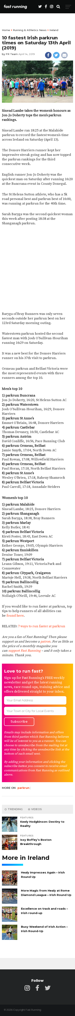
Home (6, 30)
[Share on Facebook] (48, 55)
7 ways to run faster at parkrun (41, 626)
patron (45, 641)
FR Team (12, 54)
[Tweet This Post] (56, 55)
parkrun (23, 788)
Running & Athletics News (30, 30)
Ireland (53, 30)
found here (15, 616)
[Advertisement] (37, 269)
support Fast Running (24, 651)
